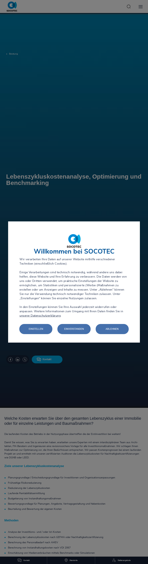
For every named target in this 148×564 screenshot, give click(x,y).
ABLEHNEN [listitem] (112, 328)
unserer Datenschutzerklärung (40, 315)
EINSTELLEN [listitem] (36, 328)
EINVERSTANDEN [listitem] (74, 328)
